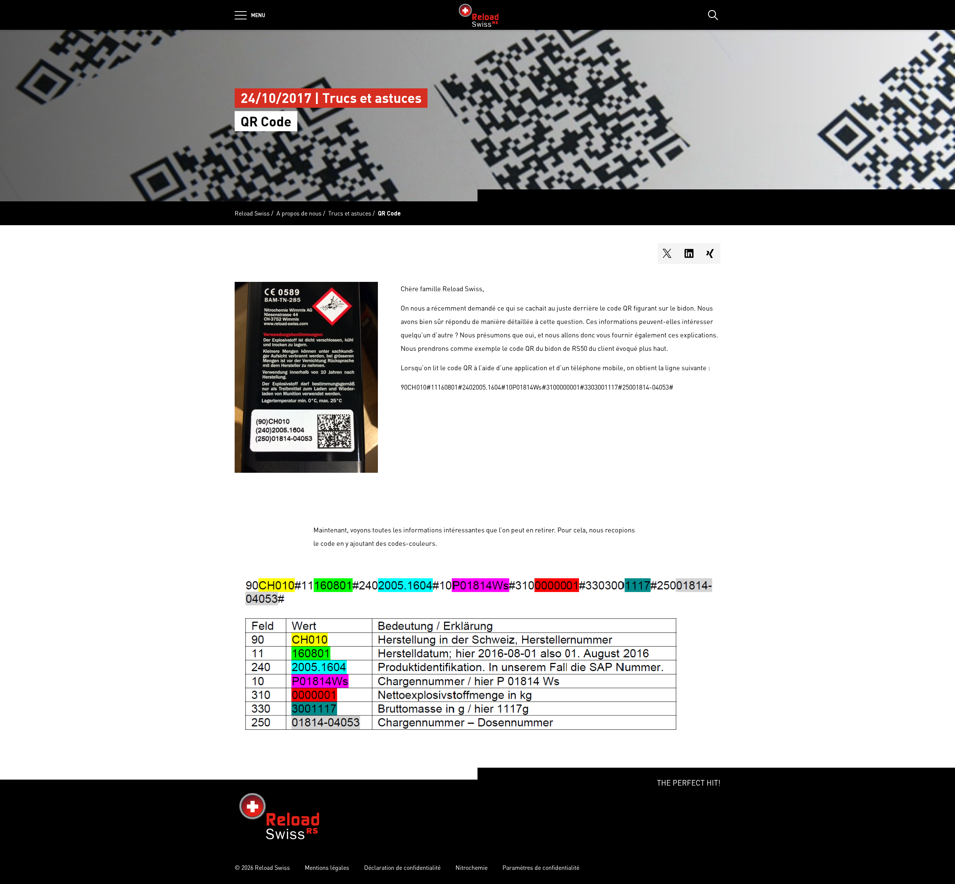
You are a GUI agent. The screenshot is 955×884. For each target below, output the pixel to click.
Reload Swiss (252, 213)
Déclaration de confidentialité (402, 867)
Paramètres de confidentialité (540, 867)
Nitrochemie (471, 867)
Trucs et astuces (349, 213)
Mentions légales (327, 867)
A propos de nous (299, 213)
